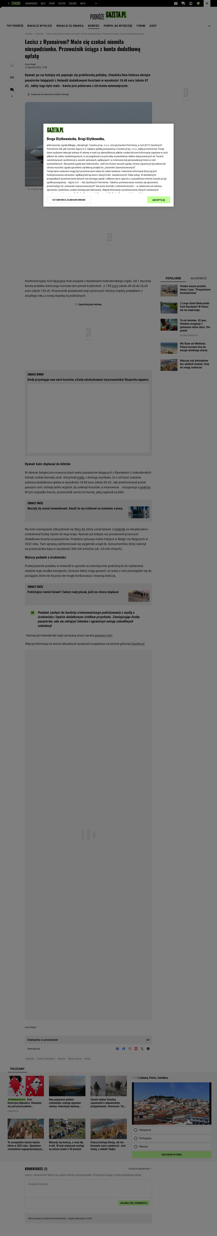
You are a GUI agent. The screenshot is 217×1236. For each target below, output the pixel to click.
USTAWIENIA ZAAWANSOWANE (68, 199)
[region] (108, 165)
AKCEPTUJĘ (158, 200)
